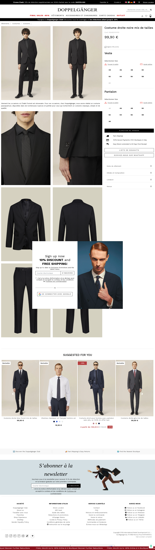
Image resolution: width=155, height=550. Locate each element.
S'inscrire (67, 273)
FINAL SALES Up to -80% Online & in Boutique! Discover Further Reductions (33, 548)
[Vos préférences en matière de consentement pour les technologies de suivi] (151, 546)
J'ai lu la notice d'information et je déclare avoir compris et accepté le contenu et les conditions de (55, 279)
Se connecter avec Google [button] (56, 294)
